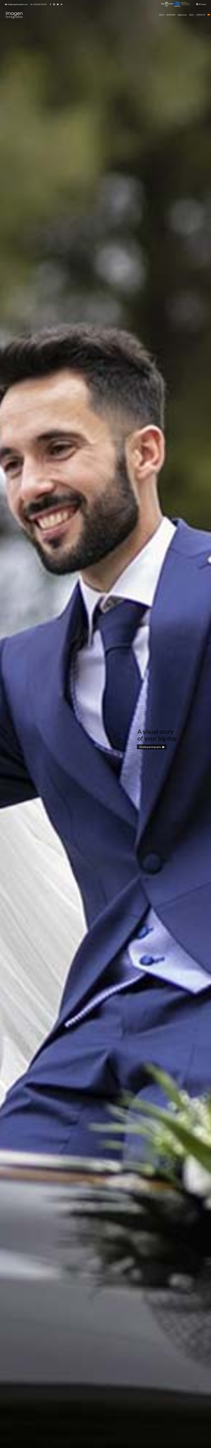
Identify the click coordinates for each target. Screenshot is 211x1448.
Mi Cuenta (202, 4)
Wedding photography (150, 747)
